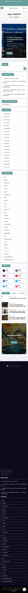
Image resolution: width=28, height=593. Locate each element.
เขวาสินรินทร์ (6, 253)
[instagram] (15, 4)
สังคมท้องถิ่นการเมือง (8, 239)
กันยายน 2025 (6, 140)
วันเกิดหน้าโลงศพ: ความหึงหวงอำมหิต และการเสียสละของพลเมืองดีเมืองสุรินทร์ (17, 312)
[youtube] (17, 4)
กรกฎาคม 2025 (7, 146)
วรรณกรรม (6, 227)
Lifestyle (5, 185)
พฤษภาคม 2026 (7, 119)
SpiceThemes (14, 590)
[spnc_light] (26, 8)
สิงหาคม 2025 (6, 143)
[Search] (24, 8)
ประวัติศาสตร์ (6, 218)
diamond (21, 43)
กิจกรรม (5, 203)
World (5, 197)
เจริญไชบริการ (9, 46)
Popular (14, 293)
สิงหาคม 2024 (6, 167)
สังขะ (5, 236)
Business (6, 180)
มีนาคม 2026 (6, 125)
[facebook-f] (10, 4)
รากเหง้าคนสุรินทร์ (7, 224)
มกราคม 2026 (6, 131)
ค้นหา (5, 64)
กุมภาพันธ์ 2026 (7, 128)
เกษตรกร (5, 251)
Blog (5, 177)
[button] (24, 589)
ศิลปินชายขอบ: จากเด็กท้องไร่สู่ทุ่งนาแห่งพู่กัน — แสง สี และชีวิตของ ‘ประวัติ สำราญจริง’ (17, 318)
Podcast (6, 188)
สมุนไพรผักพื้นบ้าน (7, 233)
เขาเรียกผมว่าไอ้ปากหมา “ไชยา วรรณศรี (11, 78)
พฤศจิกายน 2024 (7, 164)
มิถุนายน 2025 (6, 149)
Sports (5, 191)
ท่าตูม (5, 212)
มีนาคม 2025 (6, 158)
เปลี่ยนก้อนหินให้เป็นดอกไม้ (9, 259)
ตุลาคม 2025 (6, 137)
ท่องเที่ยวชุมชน (6, 209)
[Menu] (2, 8)
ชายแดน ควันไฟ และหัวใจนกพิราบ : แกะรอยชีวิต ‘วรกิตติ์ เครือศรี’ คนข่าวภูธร (17, 305)
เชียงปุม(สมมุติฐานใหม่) (8, 256)
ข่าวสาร (5, 206)
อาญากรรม (6, 248)
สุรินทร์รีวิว (6, 245)
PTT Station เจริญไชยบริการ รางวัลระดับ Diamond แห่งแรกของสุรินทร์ (15, 39)
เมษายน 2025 (6, 155)
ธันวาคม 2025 (6, 134)
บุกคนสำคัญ (6, 215)
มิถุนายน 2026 (6, 116)
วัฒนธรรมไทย (6, 230)
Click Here (14, 342)
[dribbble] (14, 4)
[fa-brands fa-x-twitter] (12, 4)
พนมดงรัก (6, 221)
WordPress (15, 589)
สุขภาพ (5, 242)
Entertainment (7, 183)
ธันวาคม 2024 (6, 161)
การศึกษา (5, 200)
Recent (5, 293)
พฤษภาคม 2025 (7, 152)
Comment (22, 293)
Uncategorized (7, 194)
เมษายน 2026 (6, 122)
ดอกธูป (9, 43)
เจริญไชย (13, 46)
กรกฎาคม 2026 (7, 113)
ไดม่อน (16, 46)
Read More (9, 53)
